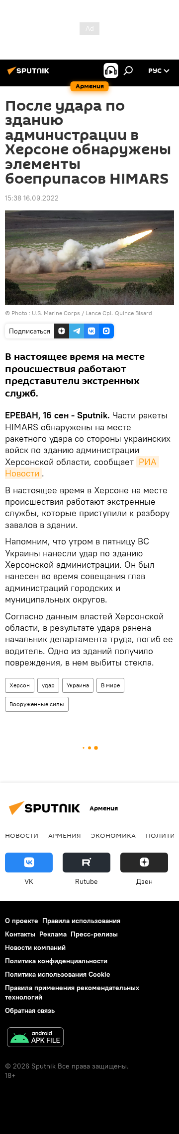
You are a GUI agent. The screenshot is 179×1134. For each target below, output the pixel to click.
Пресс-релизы (94, 934)
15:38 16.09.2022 (32, 198)
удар (48, 685)
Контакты (20, 934)
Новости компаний (35, 947)
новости (21, 835)
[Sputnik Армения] (30, 74)
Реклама (53, 934)
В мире (110, 685)
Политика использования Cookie (57, 974)
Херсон (19, 685)
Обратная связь (30, 1010)
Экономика (113, 835)
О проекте (21, 920)
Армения (64, 835)
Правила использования (81, 920)
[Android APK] (35, 1038)
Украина (78, 685)
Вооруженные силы (36, 704)
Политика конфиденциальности (56, 960)
